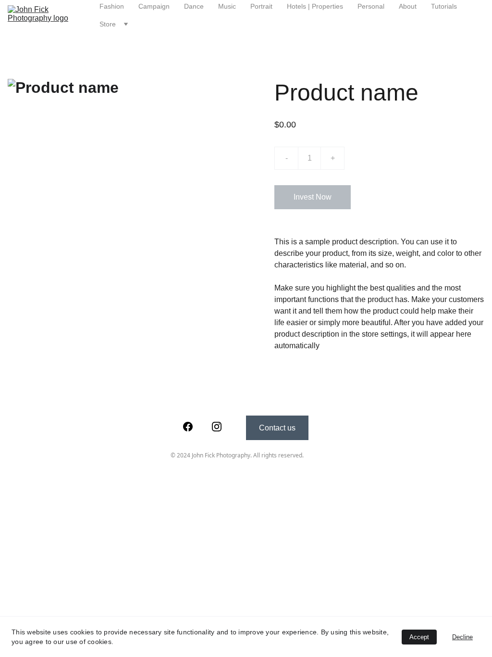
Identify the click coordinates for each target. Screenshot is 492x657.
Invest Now (313, 197)
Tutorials (444, 6)
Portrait (261, 6)
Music (227, 6)
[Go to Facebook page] (188, 426)
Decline (462, 637)
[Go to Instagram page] (216, 426)
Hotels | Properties (315, 6)
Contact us (277, 428)
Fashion (111, 6)
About (408, 6)
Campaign (154, 6)
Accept (419, 637)
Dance (194, 6)
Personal (370, 6)
